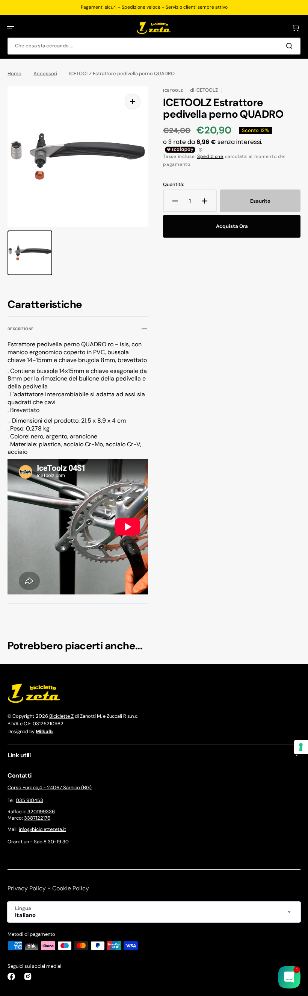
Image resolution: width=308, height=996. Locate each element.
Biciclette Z (61, 716)
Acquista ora (232, 226)
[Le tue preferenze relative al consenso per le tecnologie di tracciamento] (301, 747)
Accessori (45, 74)
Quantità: (173, 185)
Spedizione (210, 156)
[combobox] (154, 46)
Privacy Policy (27, 888)
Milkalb (44, 731)
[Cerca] (290, 46)
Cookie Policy (70, 888)
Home (14, 74)
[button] (10, 28)
